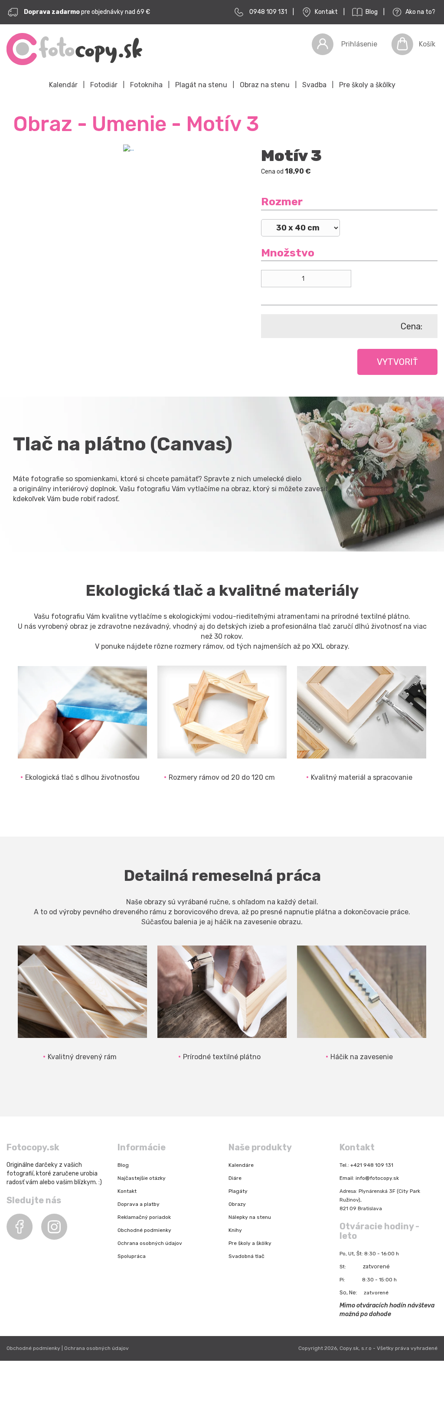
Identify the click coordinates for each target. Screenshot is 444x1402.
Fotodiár (104, 85)
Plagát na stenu (201, 85)
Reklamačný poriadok (144, 1217)
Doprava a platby (139, 1204)
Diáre (235, 1178)
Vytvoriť (397, 362)
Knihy (235, 1230)
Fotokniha (146, 85)
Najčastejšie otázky (142, 1178)
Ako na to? (419, 12)
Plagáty (238, 1191)
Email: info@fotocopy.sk (369, 1178)
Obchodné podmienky (144, 1230)
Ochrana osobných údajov (150, 1243)
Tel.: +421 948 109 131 (366, 1165)
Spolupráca (132, 1256)
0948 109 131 (268, 12)
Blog (371, 12)
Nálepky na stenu (250, 1217)
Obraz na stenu (265, 85)
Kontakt (325, 12)
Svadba (314, 85)
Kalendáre (241, 1165)
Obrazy (237, 1204)
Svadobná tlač (246, 1256)
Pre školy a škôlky (367, 85)
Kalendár (63, 85)
